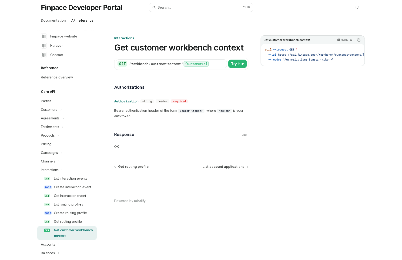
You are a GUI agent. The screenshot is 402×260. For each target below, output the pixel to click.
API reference (82, 20)
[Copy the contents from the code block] (359, 40)
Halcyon (57, 45)
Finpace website (63, 36)
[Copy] (222, 64)
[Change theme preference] (357, 7)
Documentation (53, 20)
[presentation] (70, 143)
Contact (56, 55)
